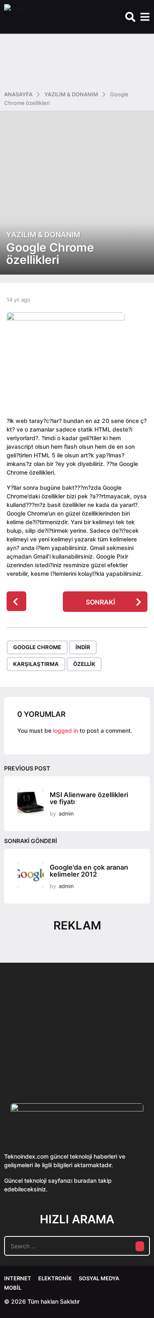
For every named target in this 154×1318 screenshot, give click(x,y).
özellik (84, 664)
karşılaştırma (36, 664)
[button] (130, 17)
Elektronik (55, 1278)
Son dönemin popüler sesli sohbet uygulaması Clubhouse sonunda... (44, 1057)
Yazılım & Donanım (43, 235)
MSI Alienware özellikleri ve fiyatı (89, 798)
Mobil (12, 1287)
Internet (17, 1278)
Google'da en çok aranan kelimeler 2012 (89, 870)
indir (83, 647)
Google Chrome (37, 647)
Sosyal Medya (99, 1278)
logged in (65, 730)
